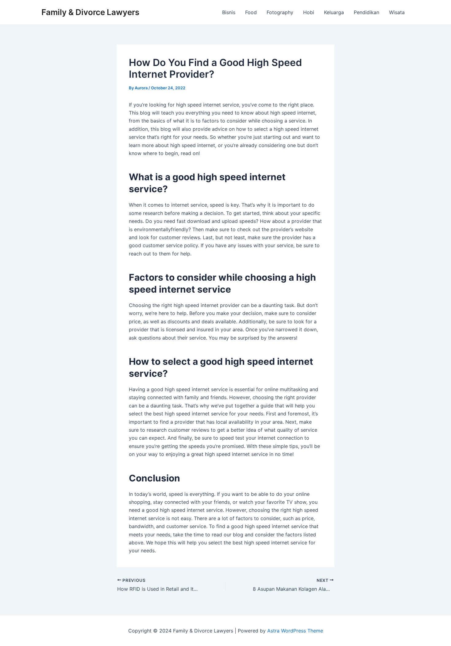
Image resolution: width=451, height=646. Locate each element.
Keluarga (334, 12)
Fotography (280, 12)
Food (251, 12)
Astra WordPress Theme (295, 631)
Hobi (308, 12)
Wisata (397, 12)
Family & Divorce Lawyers (90, 12)
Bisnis (228, 12)
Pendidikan (366, 12)
